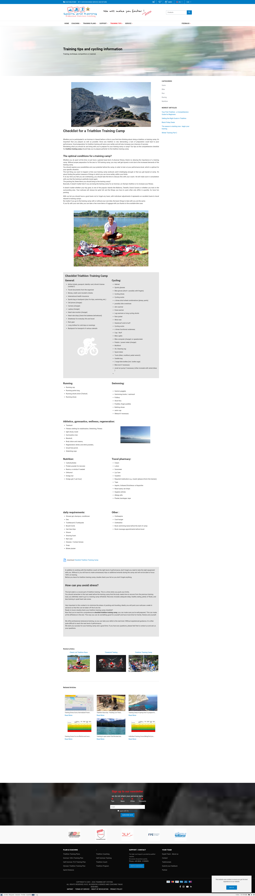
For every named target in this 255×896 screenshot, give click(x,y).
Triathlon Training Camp (143, 652)
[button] (153, 2)
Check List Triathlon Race (79, 652)
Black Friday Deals (168, 122)
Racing (164, 97)
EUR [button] (188, 2)
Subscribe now (127, 815)
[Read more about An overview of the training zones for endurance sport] (79, 727)
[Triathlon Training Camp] (143, 663)
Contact (165, 858)
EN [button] (180, 2)
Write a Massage (137, 866)
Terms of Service (82, 889)
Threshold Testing (111, 652)
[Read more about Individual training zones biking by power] (143, 727)
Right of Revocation (99, 889)
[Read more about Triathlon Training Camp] (143, 703)
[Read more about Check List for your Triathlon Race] (111, 703)
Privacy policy (133, 811)
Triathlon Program (102, 866)
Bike (163, 89)
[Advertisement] (111, 763)
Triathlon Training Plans (71, 854)
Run (163, 93)
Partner (164, 870)
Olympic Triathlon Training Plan (74, 866)
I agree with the (128, 811)
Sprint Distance (68, 870)
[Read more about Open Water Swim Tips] (111, 727)
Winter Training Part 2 (169, 133)
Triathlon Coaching (102, 854)
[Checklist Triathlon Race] (78, 663)
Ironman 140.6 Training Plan (73, 858)
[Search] (189, 12)
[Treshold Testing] (111, 663)
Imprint (70, 889)
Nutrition (165, 101)
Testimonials (166, 862)
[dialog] (232, 884)
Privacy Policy (116, 889)
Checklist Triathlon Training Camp (86, 560)
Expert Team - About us (170, 854)
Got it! (231, 887)
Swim (164, 85)
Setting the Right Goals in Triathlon (174, 118)
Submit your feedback (170, 866)
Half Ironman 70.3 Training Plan (74, 862)
